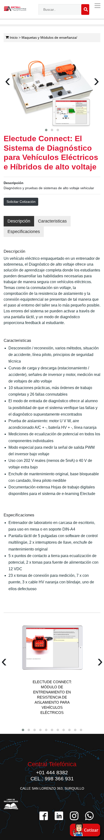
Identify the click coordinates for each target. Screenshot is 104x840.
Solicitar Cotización (21, 202)
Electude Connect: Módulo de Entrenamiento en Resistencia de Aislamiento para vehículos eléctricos (52, 697)
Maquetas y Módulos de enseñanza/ (49, 37)
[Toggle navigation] (96, 6)
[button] (46, 130)
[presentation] (7, 82)
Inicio (13, 37)
